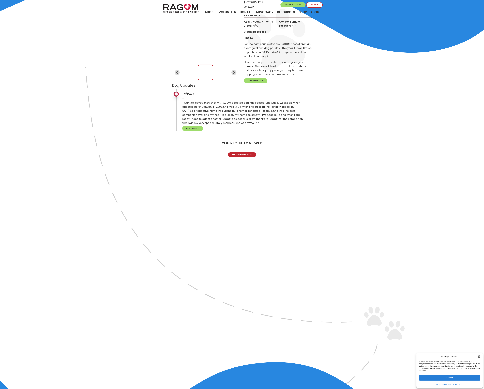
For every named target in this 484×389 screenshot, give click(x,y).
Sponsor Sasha (255, 80)
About (315, 12)
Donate (314, 5)
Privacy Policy (457, 384)
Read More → (192, 128)
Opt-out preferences (443, 384)
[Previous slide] (177, 72)
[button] (479, 356)
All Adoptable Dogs (242, 154)
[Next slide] (233, 72)
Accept (449, 377)
